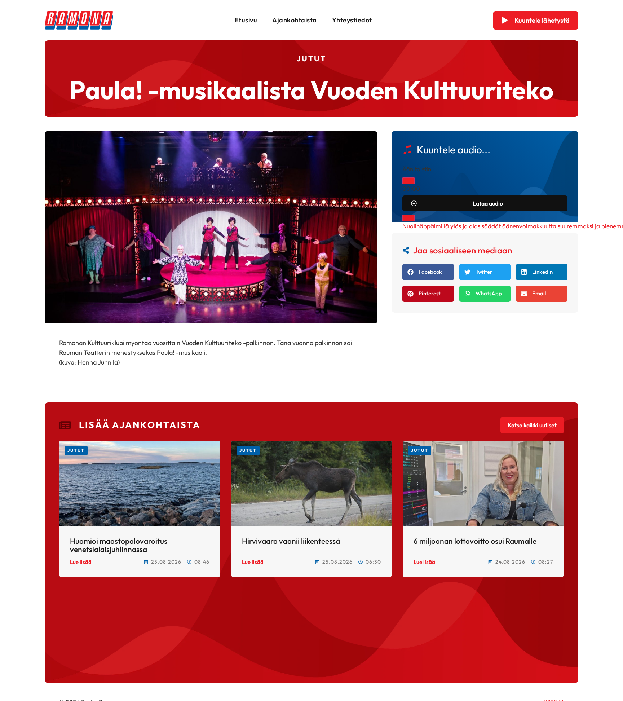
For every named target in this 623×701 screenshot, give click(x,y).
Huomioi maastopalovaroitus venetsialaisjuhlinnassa (118, 545)
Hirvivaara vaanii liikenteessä (291, 541)
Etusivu (246, 20)
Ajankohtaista (294, 20)
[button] (428, 272)
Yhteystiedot (352, 20)
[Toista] (408, 180)
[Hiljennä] (408, 218)
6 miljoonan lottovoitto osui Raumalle (475, 541)
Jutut (311, 58)
